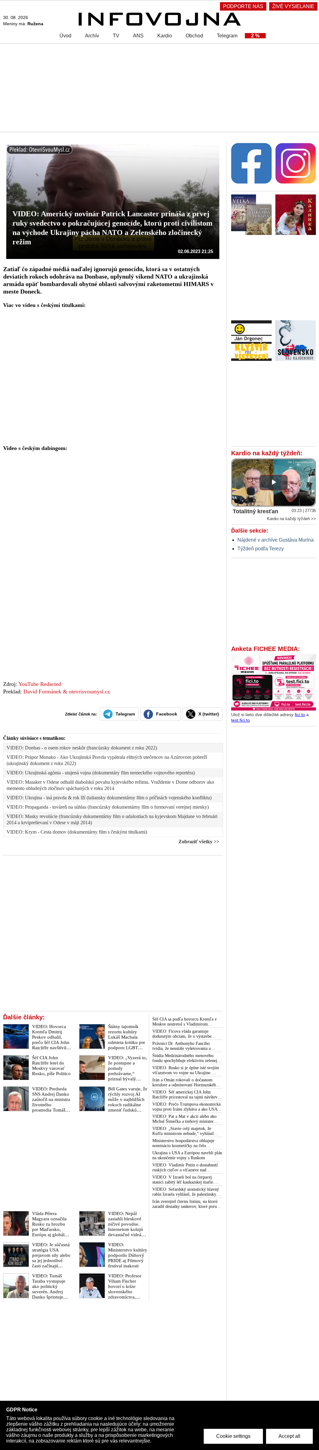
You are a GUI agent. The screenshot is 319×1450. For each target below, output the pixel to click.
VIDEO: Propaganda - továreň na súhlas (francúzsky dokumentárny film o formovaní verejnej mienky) (108, 807)
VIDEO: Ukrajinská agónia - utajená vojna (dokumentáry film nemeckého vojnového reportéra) (101, 772)
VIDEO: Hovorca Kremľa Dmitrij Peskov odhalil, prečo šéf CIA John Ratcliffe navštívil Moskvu (50, 1039)
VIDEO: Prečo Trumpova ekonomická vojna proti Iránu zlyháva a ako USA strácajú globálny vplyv (186, 1107)
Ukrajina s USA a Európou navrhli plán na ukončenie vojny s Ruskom (187, 1155)
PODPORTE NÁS (243, 6)
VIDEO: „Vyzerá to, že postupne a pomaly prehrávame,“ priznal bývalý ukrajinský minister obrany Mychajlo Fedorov (127, 1076)
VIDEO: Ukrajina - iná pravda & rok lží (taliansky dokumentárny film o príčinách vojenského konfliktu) (109, 797)
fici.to (300, 714)
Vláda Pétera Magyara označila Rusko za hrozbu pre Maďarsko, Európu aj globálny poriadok (50, 1226)
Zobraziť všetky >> (199, 841)
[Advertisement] (159, 87)
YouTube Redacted (39, 684)
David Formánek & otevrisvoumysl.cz (66, 691)
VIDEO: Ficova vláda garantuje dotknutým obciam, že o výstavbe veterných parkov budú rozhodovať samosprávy (183, 1034)
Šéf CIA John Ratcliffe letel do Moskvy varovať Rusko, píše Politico (51, 1065)
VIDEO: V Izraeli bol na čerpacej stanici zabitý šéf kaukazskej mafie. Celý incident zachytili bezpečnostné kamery (184, 1180)
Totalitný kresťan (255, 511)
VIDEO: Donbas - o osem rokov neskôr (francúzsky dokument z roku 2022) (82, 747)
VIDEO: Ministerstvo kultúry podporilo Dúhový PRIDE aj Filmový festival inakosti (127, 1255)
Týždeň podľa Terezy (260, 548)
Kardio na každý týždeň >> (291, 518)
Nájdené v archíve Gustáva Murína (275, 540)
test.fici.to (240, 720)
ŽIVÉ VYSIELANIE (293, 6)
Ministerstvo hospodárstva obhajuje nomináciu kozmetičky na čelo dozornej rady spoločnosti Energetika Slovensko (185, 1143)
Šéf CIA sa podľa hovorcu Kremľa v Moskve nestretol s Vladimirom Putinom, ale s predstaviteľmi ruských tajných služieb (185, 1022)
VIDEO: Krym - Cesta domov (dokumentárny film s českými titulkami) (77, 832)
